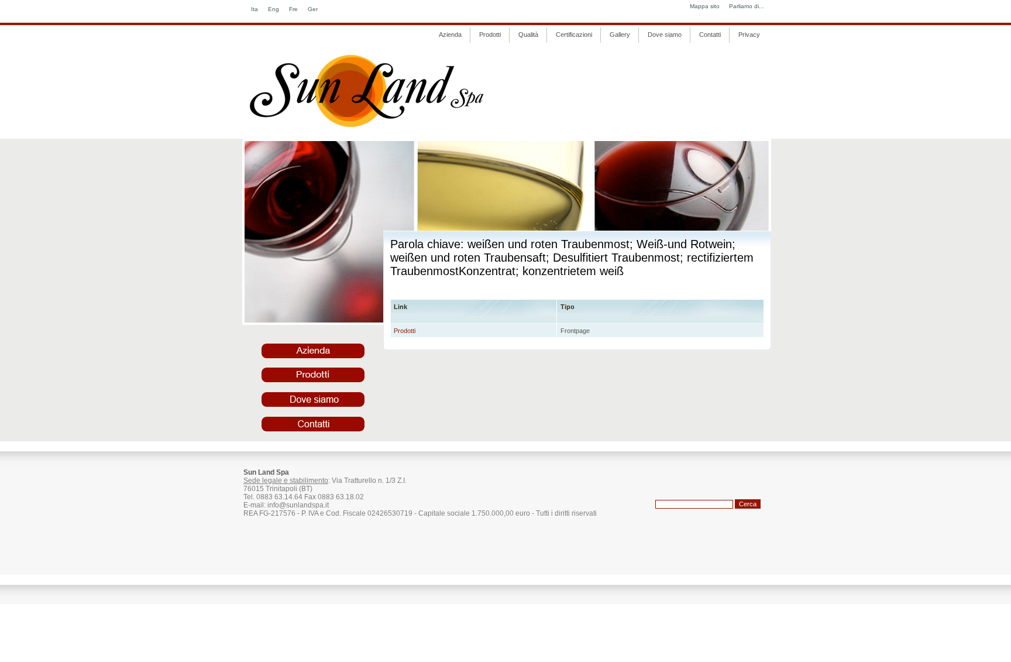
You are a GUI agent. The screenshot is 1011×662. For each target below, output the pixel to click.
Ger (313, 9)
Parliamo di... (746, 6)
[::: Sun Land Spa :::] (367, 127)
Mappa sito (705, 6)
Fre (293, 9)
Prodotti (404, 330)
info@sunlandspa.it (298, 505)
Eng (273, 9)
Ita (254, 9)
